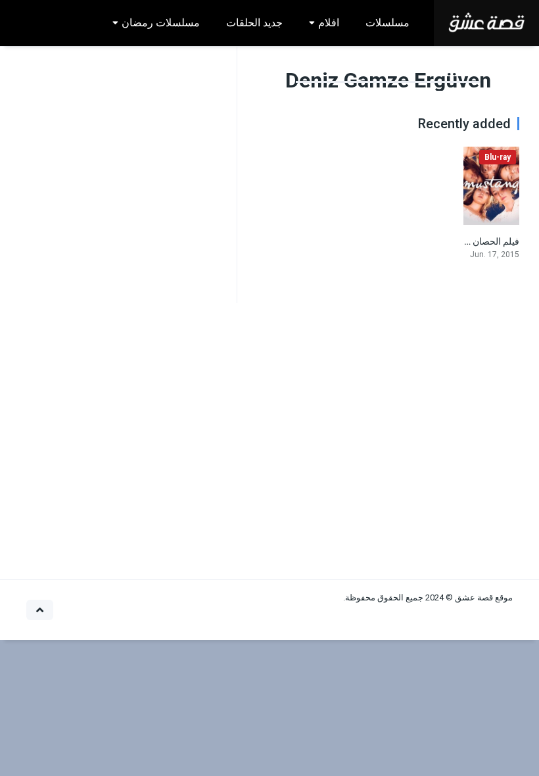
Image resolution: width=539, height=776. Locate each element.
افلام (328, 22)
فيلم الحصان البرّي (484, 241)
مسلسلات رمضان (161, 22)
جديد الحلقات (254, 22)
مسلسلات (387, 22)
